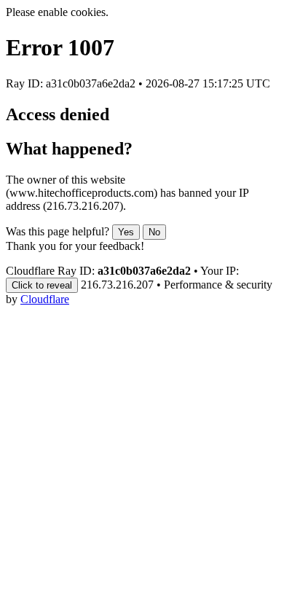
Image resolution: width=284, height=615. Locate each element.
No (154, 232)
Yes (126, 232)
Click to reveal (42, 285)
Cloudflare (44, 299)
